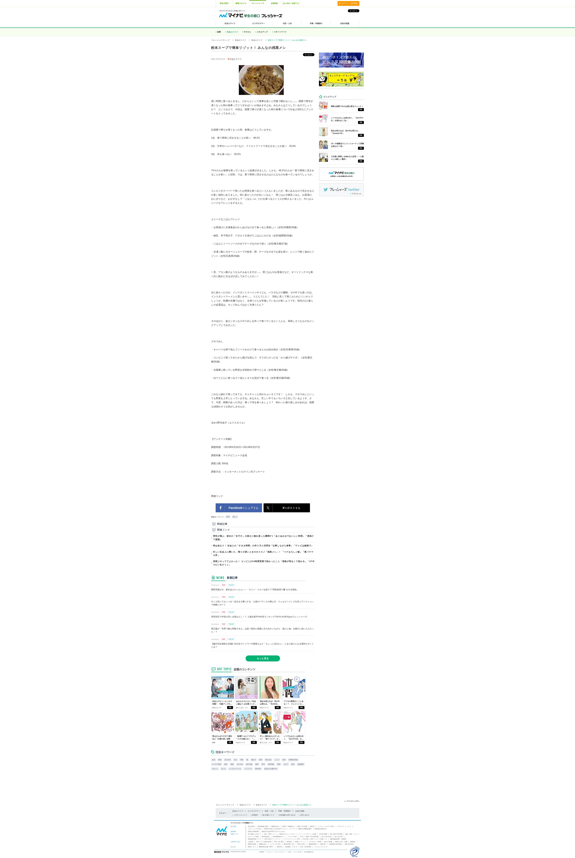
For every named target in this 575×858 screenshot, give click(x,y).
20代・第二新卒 (279, 841)
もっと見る (263, 658)
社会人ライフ (232, 32)
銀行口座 (268, 760)
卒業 (241, 760)
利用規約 (255, 815)
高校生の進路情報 (253, 831)
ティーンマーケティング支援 (307, 834)
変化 (292, 764)
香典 (278, 764)
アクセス (269, 852)
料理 (227, 517)
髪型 (256, 764)
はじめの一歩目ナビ (291, 3)
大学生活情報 (323, 834)
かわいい (215, 769)
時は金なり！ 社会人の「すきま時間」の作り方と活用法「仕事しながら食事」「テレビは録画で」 (263, 545)
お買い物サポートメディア (272, 839)
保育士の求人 (302, 844)
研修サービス (252, 847)
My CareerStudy (326, 836)
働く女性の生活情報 (336, 834)
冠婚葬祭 (301, 764)
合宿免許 (274, 3)
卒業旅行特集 (293, 760)
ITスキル (247, 32)
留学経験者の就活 (263, 826)
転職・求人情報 (302, 826)
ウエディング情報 (253, 836)
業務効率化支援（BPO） (266, 847)
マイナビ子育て (292, 836)
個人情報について (268, 815)
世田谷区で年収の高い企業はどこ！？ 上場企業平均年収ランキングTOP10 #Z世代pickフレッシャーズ (259, 616)
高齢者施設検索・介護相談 (338, 839)
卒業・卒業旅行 (284, 811)
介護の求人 (323, 844)
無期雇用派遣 (313, 844)
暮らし (235, 517)
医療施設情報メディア (254, 839)
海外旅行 (258, 769)
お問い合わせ (304, 815)
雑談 (232, 764)
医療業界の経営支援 (335, 844)
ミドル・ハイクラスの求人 (326, 826)
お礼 (235, 760)
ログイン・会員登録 (349, 3)
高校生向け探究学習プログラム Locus (273, 831)
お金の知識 (299, 811)
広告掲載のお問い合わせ (287, 815)
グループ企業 (297, 852)
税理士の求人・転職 (341, 841)
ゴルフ (286, 764)
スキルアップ (262, 32)
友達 (213, 760)
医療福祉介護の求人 (321, 829)
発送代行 (279, 847)
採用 (289, 852)
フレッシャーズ (257, 3)
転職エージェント (300, 841)
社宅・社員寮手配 (305, 847)
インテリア (248, 769)
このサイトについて (240, 815)
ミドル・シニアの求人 (254, 829)
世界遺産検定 (266, 836)
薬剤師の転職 (252, 844)
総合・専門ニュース (270, 834)
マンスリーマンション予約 (291, 839)
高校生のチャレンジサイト (287, 834)
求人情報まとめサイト (254, 834)
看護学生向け (275, 826)
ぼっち (223, 769)
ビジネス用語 (216, 764)
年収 (283, 760)
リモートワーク (280, 32)
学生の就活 (251, 826)
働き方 (253, 760)
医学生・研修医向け (288, 826)
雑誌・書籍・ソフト (351, 834)
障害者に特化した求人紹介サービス (275, 829)
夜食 (225, 764)
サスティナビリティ (280, 852)
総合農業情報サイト (279, 836)
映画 (219, 760)
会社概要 (261, 852)
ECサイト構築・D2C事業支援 (309, 836)
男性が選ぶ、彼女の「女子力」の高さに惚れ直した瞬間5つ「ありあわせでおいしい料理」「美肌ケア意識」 (263, 537)
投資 (260, 760)
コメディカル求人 (275, 844)
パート (349, 826)
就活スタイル (241, 3)
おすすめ (240, 764)
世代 (263, 764)
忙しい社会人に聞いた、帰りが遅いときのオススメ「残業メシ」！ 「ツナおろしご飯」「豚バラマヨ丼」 (263, 553)
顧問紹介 (353, 841)
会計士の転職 (328, 841)
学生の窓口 (224, 3)
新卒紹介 (289, 841)
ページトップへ (353, 801)
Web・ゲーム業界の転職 (263, 841)
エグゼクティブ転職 (315, 841)
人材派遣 (250, 841)
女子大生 (228, 760)
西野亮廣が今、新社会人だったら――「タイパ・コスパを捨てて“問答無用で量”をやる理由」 (255, 589)
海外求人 (312, 826)
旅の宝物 (249, 764)
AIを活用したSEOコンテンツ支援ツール (315, 839)
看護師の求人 (263, 844)
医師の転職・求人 (289, 844)
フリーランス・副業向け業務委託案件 (300, 829)
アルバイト (341, 826)
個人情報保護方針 (309, 852)
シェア (277, 760)
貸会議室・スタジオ (291, 847)
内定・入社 (269, 811)
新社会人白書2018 (270, 769)
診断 (219, 32)
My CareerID (339, 836)
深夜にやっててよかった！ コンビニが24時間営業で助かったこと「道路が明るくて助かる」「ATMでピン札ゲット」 (263, 563)
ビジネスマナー (254, 811)
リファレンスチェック (321, 847)
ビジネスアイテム (235, 769)
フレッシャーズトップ (220, 40)
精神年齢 (271, 764)
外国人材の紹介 (349, 844)
